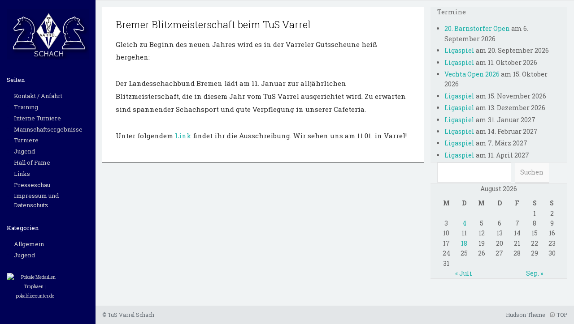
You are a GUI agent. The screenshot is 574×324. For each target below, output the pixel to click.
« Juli (463, 273)
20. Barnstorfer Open (477, 28)
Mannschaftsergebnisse (48, 129)
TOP (561, 314)
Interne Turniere (37, 118)
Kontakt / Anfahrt (38, 96)
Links (22, 174)
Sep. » (534, 273)
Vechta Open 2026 (472, 74)
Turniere (26, 140)
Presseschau (32, 185)
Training (26, 107)
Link (184, 135)
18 (464, 243)
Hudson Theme (525, 314)
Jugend (24, 151)
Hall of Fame (32, 162)
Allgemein (29, 244)
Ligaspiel (459, 50)
